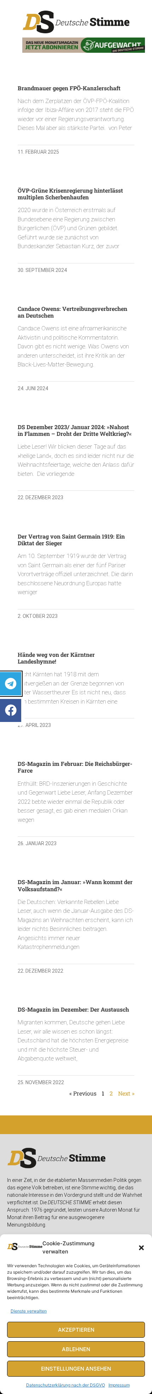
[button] (141, 1247)
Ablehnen (76, 1349)
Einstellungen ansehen (76, 1368)
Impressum (119, 1385)
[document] (76, 697)
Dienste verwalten (29, 1311)
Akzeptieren (76, 1329)
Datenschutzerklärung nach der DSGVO (65, 1385)
